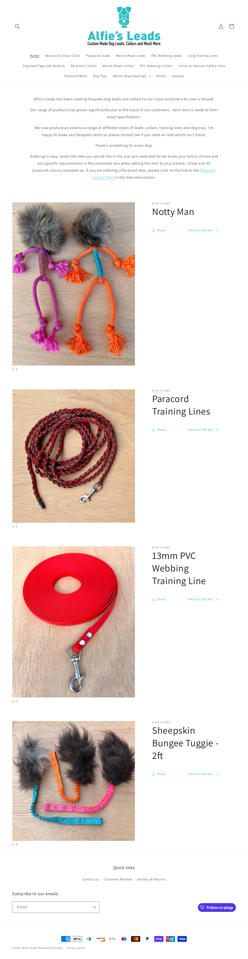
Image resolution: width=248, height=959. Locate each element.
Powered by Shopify (50, 948)
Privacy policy (76, 948)
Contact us (90, 879)
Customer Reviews (118, 879)
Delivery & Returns (151, 879)
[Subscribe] (93, 907)
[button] (17, 26)
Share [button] (161, 230)
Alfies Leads (29, 948)
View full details (200, 230)
